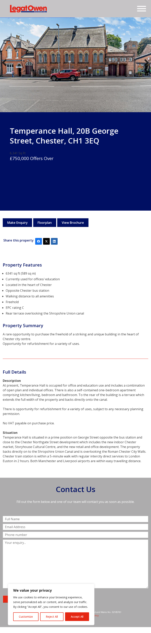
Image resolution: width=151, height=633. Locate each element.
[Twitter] (46, 241)
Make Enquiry (17, 222)
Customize (26, 616)
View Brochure (73, 222)
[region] (51, 604)
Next (145, 66)
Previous (6, 66)
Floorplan (45, 222)
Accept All (77, 616)
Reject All (52, 616)
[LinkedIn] (54, 241)
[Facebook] (38, 241)
